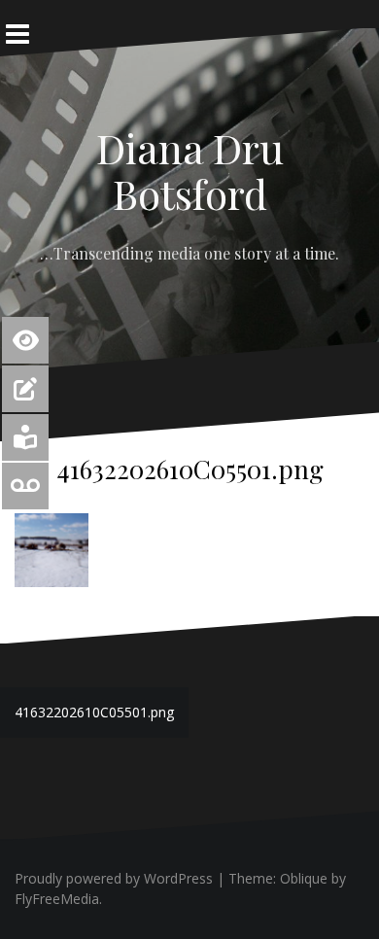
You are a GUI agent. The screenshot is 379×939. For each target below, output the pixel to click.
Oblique (303, 878)
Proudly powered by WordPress (114, 878)
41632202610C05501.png (94, 712)
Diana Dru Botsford (190, 170)
